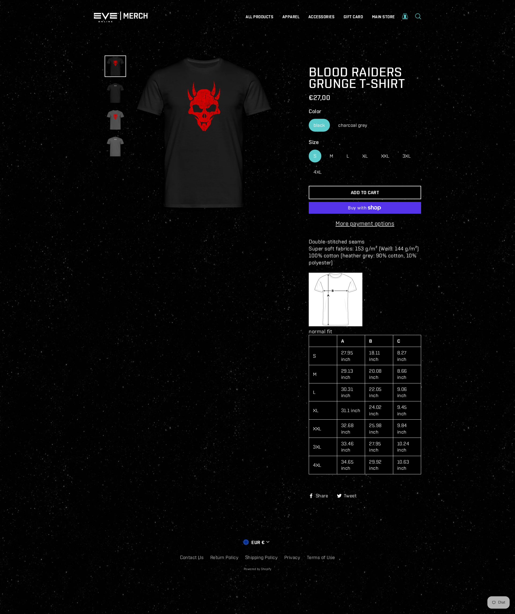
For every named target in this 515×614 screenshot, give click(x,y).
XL (365, 156)
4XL (318, 172)
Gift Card (353, 16)
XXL (385, 156)
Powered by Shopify (257, 569)
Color (315, 111)
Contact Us (192, 557)
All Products (259, 16)
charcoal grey (352, 125)
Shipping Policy (261, 557)
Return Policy (224, 557)
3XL (407, 156)
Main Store (383, 16)
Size (314, 142)
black (319, 125)
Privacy (292, 557)
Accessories (321, 16)
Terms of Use (321, 557)
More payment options (365, 223)
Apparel (291, 16)
